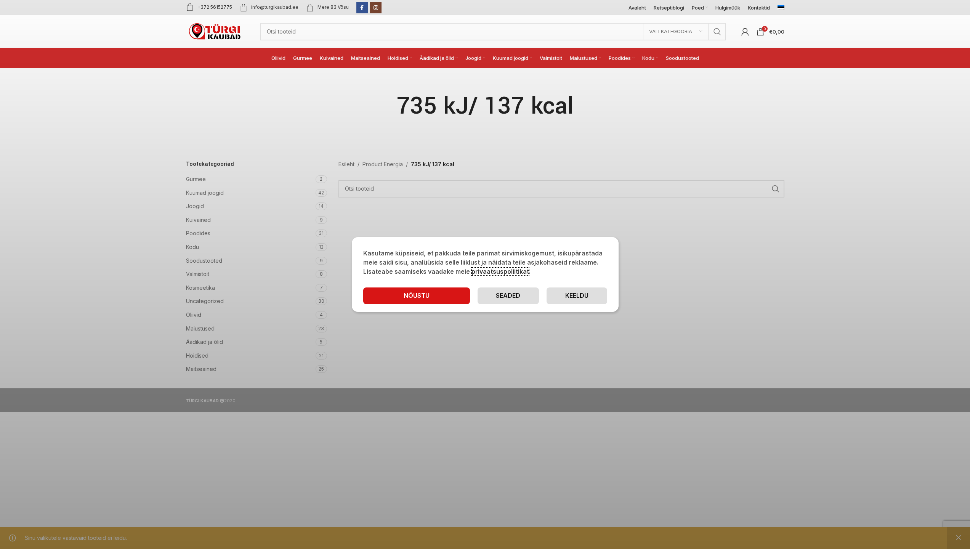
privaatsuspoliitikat (500, 271)
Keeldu (576, 295)
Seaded (508, 295)
